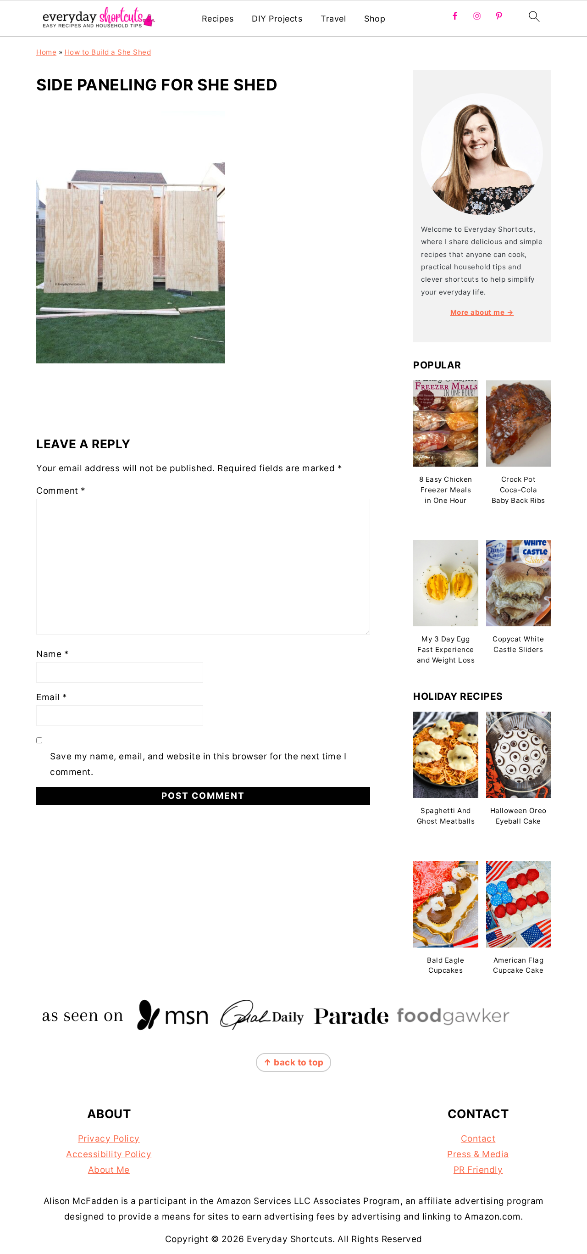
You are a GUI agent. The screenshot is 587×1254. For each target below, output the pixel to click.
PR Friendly (478, 1170)
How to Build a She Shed (108, 52)
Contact (478, 1138)
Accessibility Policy (108, 1154)
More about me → (482, 312)
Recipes (218, 18)
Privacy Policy (109, 1138)
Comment (61, 490)
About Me (109, 1170)
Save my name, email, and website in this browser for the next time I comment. (198, 764)
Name (52, 654)
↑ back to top (293, 1062)
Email (51, 697)
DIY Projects (277, 18)
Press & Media (478, 1154)
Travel (333, 18)
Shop (374, 18)
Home (46, 52)
